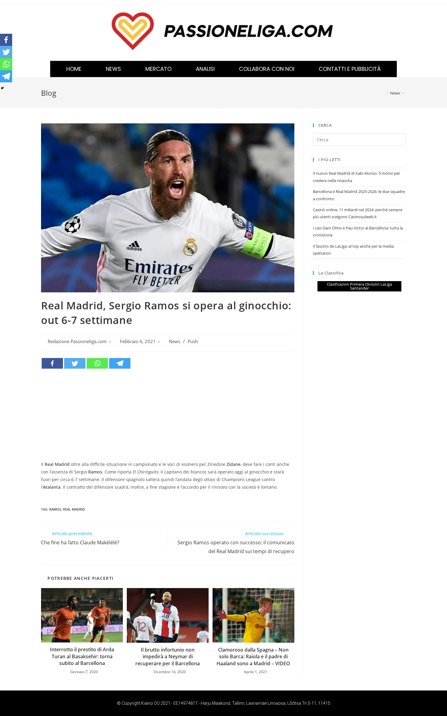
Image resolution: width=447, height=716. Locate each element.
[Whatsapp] (97, 363)
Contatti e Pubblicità (350, 69)
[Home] (382, 93)
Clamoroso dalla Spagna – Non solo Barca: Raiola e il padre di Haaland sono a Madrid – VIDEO (253, 656)
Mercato (158, 69)
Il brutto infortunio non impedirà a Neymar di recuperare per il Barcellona (167, 656)
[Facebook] (52, 363)
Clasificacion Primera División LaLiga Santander (359, 286)
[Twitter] (74, 363)
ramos (55, 509)
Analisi (205, 69)
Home (73, 69)
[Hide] (2, 88)
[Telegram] (119, 363)
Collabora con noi (266, 69)
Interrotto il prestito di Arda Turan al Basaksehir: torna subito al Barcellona (82, 656)
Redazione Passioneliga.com (77, 341)
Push (193, 341)
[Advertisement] (167, 414)
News (113, 69)
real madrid (74, 509)
